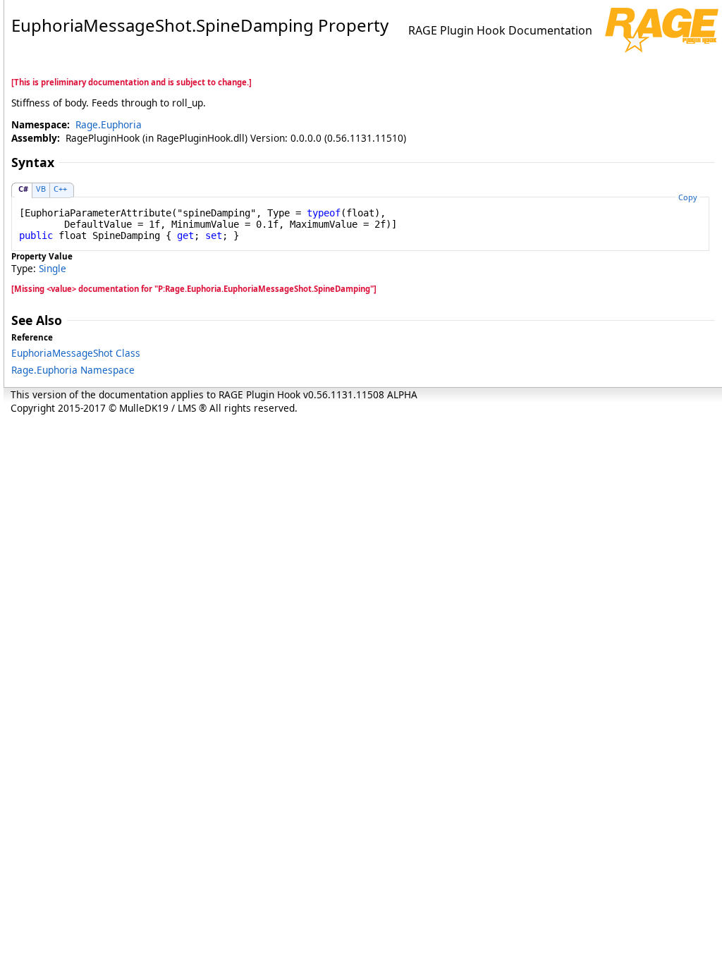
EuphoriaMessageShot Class (75, 353)
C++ (60, 188)
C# (23, 188)
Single (52, 268)
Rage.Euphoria (108, 124)
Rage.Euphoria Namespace (73, 369)
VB (41, 188)
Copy (687, 197)
